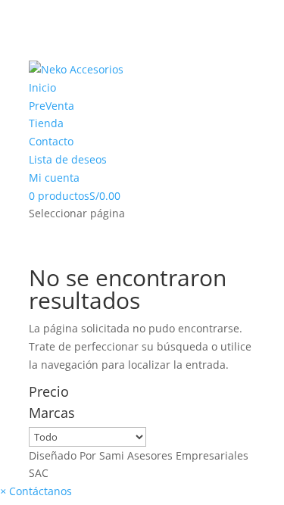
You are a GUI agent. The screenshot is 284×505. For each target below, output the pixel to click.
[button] (36, 491)
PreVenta (51, 105)
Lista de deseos (68, 159)
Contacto (51, 141)
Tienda (46, 123)
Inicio (42, 87)
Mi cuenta (54, 177)
